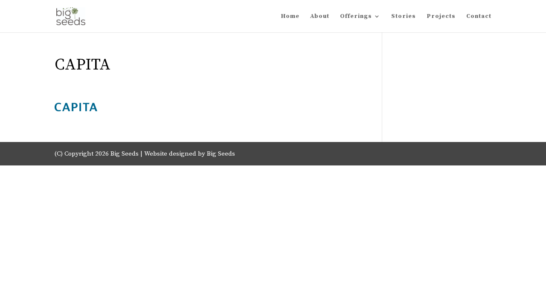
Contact (478, 16)
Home (290, 16)
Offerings (356, 16)
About (319, 16)
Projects (441, 16)
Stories (403, 16)
